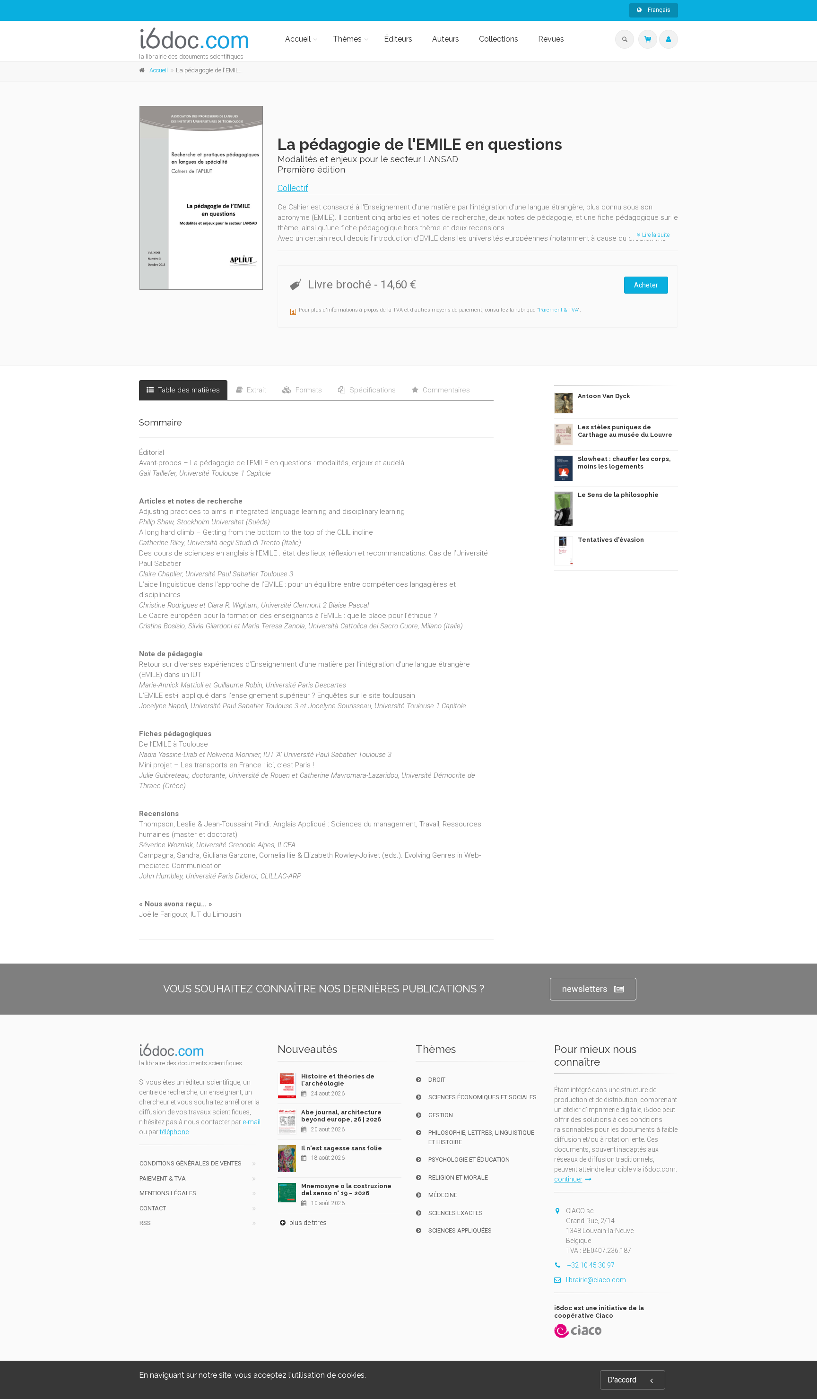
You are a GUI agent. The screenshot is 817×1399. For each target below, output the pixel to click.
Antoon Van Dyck (604, 396)
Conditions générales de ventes (190, 1163)
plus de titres (307, 1222)
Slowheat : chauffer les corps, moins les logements (624, 462)
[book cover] (201, 197)
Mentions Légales (167, 1193)
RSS (145, 1222)
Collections (498, 39)
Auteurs (445, 39)
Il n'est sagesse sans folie (341, 1148)
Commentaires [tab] (445, 390)
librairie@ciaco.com (596, 1280)
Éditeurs (398, 39)
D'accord (622, 1379)
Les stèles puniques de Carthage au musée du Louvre (625, 431)
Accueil (298, 39)
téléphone (174, 1132)
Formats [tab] (308, 390)
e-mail (252, 1122)
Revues (551, 39)
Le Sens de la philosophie (618, 494)
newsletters (585, 989)
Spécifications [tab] (372, 390)
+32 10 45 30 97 (590, 1265)
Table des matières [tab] (188, 390)
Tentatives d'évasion (611, 539)
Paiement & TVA (558, 310)
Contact (152, 1208)
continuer (568, 1179)
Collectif (293, 188)
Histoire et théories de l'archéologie (337, 1080)
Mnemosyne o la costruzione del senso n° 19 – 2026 (346, 1189)
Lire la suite (655, 235)
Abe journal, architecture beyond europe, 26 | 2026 (341, 1116)
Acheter (646, 285)
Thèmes (347, 39)
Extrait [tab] (255, 390)
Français (658, 10)
